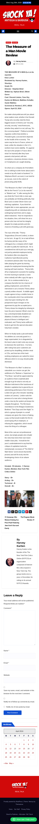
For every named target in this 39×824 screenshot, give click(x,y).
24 (33, 753)
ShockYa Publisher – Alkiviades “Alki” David (19, 814)
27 (15, 757)
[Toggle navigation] (18, 31)
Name (6, 651)
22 (24, 753)
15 (24, 749)
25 (6, 757)
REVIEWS (14, 42)
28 (19, 757)
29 (24, 757)
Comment (8, 608)
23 (28, 753)
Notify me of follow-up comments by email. (19, 702)
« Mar (6, 763)
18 (6, 753)
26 (10, 757)
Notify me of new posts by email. (18, 707)
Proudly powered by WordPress (13, 801)
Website (7, 675)
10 (33, 744)
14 (19, 749)
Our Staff (17, 809)
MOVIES (8, 42)
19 (10, 753)
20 (15, 753)
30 (28, 757)
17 (33, 749)
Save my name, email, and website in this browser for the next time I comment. (19, 692)
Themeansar (19, 804)
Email (6, 663)
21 (19, 753)
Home (10, 809)
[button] (32, 31)
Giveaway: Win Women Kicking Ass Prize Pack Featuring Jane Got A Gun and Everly (12, 522)
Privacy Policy (25, 809)
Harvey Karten (21, 61)
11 (6, 749)
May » (11, 763)
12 (10, 749)
